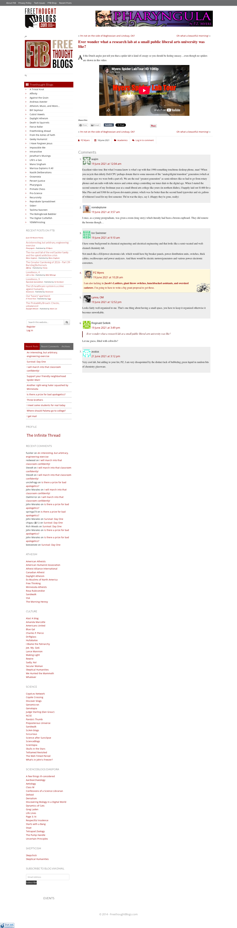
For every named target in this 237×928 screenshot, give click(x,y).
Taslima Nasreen (39, 209)
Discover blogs (34, 700)
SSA (28, 598)
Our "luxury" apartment (38, 295)
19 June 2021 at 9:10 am (105, 237)
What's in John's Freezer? (39, 759)
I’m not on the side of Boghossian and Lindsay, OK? (107, 35)
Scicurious (31, 734)
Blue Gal (30, 629)
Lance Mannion (34, 651)
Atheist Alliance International (41, 568)
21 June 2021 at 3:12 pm (105, 356)
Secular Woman (34, 666)
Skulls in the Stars (35, 748)
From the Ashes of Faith (42, 134)
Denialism (31, 798)
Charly (45, 268)
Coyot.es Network (35, 693)
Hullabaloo (32, 640)
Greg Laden (32, 809)
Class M (30, 787)
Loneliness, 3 (33, 279)
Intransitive (36, 151)
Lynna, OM (97, 297)
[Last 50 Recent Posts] (34, 238)
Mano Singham (38, 164)
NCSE (29, 715)
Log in (30, 330)
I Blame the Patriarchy (38, 644)
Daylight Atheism (39, 118)
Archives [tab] (66, 346)
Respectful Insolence (37, 820)
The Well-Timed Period (38, 755)
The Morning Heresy (37, 601)
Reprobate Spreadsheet (42, 201)
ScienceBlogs (33, 741)
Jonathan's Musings (40, 155)
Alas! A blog (32, 618)
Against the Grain (39, 97)
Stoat (28, 827)
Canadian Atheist (35, 572)
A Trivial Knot (37, 89)
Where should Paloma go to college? (46, 410)
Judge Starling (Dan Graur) (40, 711)
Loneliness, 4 (33, 272)
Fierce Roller (36, 126)
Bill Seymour (36, 110)
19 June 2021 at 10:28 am (108, 277)
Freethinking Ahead (40, 130)
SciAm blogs (32, 730)
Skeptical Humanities (37, 669)
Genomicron (32, 704)
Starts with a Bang (36, 824)
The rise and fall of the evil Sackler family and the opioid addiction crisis (47, 254)
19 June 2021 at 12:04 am (106, 164)
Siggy (49, 299)
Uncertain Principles (37, 838)
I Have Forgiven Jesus (41, 143)
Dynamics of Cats (35, 805)
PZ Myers (49, 248)
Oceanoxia (35, 176)
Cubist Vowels (37, 114)
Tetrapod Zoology (35, 831)
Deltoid (30, 794)
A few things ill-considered (40, 776)
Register (31, 326)
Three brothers (35, 399)
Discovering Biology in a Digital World (46, 801)
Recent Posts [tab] (31, 346)
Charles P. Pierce (35, 633)
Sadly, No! (31, 662)
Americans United (35, 625)
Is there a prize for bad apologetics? (46, 394)
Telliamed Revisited (36, 752)
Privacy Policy (24, 2)
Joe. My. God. (33, 647)
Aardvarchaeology (35, 780)
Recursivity (35, 197)
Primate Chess (37, 189)
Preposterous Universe (38, 723)
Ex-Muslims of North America (42, 579)
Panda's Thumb (34, 719)
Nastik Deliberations (41, 172)
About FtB (11, 2)
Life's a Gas (36, 159)
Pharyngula (36, 184)
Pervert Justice (37, 180)
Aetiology (31, 783)
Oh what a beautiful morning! (193, 35)
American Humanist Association (43, 564)
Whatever (31, 677)
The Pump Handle (35, 835)
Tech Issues (39, 2)
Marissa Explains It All (41, 168)
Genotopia (31, 708)
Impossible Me (37, 147)
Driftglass (31, 636)
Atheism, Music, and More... (45, 105)
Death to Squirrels (39, 122)
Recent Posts (65, 2)
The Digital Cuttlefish (41, 218)
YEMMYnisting (37, 222)
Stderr (33, 205)
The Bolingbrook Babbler (43, 214)
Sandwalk (31, 594)
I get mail (32, 416)
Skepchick (31, 855)
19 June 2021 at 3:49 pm (105, 327)
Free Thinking (33, 583)
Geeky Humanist (38, 139)
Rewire (29, 658)
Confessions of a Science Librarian (44, 790)
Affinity (33, 93)
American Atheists (36, 561)
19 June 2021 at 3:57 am (105, 212)
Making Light (33, 654)
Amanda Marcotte (35, 622)
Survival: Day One (36, 361)
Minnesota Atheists (36, 587)
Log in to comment (145, 140)
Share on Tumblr (109, 125)
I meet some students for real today (46, 405)
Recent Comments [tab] (50, 346)
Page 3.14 (31, 816)
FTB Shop (52, 2)
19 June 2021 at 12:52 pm (106, 302)
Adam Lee (53, 309)
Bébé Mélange (51, 275)
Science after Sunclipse (38, 737)
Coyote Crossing (34, 697)
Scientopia (31, 744)
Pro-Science (36, 193)
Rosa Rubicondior (35, 590)
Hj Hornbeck (59, 282)
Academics (122, 140)
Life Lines (31, 813)
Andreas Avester (38, 101)
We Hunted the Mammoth (40, 673)
